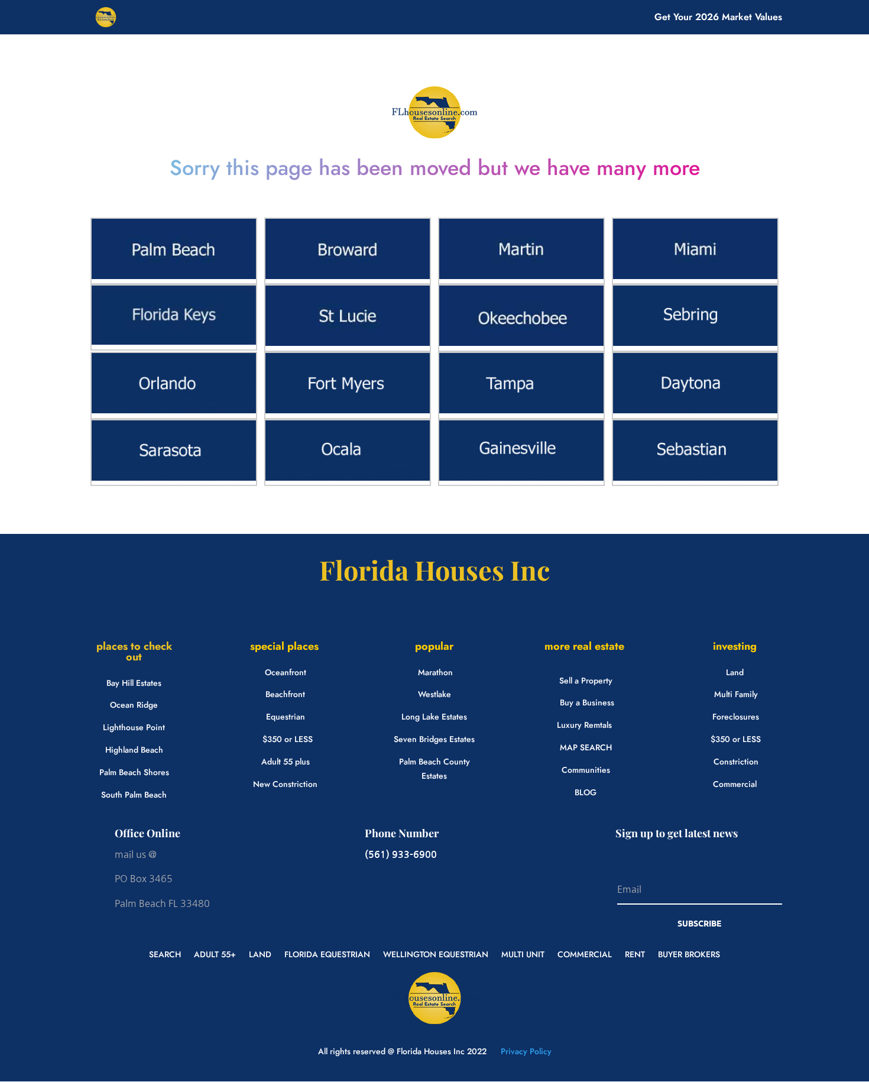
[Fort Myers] (347, 410)
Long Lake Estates (434, 717)
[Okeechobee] (521, 343)
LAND (260, 953)
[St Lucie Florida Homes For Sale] (347, 343)
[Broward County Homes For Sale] (347, 276)
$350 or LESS (287, 739)
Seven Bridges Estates (434, 739)
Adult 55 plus (285, 761)
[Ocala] (347, 478)
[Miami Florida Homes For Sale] (695, 276)
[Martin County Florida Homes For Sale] (521, 276)
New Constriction (285, 784)
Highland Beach (134, 750)
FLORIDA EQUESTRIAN (327, 953)
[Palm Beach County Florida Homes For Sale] (174, 276)
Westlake (434, 694)
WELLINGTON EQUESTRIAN (435, 953)
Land (735, 672)
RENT (635, 953)
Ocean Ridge (134, 705)
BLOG (585, 792)
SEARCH (165, 953)
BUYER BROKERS (689, 953)
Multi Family (736, 694)
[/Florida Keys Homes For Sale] (174, 342)
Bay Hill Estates (133, 683)
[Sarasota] (174, 478)
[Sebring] (695, 343)
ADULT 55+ (215, 953)
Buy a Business (587, 702)
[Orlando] (174, 410)
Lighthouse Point (134, 727)
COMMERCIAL (584, 953)
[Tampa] (521, 410)
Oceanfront (285, 672)
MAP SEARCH (586, 747)
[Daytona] (695, 410)
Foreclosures (735, 717)
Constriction (736, 761)
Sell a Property (585, 680)
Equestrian (285, 717)
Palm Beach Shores (134, 772)
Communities (586, 770)
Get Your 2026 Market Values (718, 18)
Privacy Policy (525, 1051)
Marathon (435, 672)
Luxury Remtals (584, 725)
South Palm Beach (134, 795)
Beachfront (285, 694)
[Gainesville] (521, 478)
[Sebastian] (695, 478)
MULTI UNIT (522, 953)
